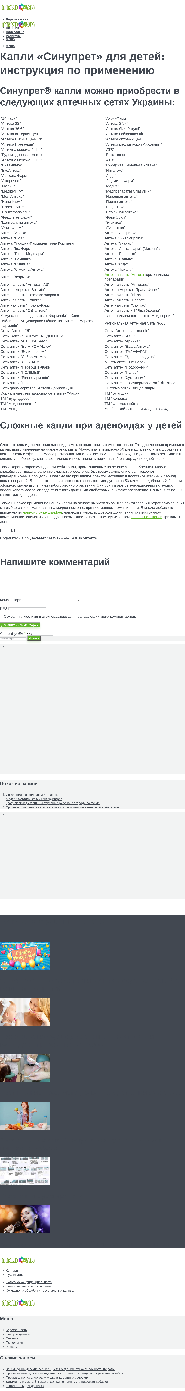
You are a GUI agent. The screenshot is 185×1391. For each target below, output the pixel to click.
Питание (12, 1338)
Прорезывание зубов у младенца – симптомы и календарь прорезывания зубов (77, 1040)
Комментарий (12, 599)
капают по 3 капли (146, 516)
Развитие (12, 1347)
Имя (3, 608)
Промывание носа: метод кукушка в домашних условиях (91, 1092)
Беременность (16, 1330)
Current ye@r (13, 633)
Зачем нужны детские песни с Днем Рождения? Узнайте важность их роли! (60, 1369)
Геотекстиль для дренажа (41, 1196)
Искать (33, 638)
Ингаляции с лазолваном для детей (32, 794)
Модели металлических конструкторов (34, 799)
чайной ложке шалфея (42, 512)
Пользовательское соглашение (28, 1286)
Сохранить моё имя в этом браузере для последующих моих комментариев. (70, 616)
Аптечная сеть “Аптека (124, 274)
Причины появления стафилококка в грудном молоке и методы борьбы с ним (62, 807)
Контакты (13, 1270)
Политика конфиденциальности (29, 1282)
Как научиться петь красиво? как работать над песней (88, 1244)
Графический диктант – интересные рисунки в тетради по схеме (53, 803)
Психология (15, 32)
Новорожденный (18, 1334)
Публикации (15, 1274)
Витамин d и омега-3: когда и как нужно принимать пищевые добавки (57, 1381)
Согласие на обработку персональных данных (40, 1290)
